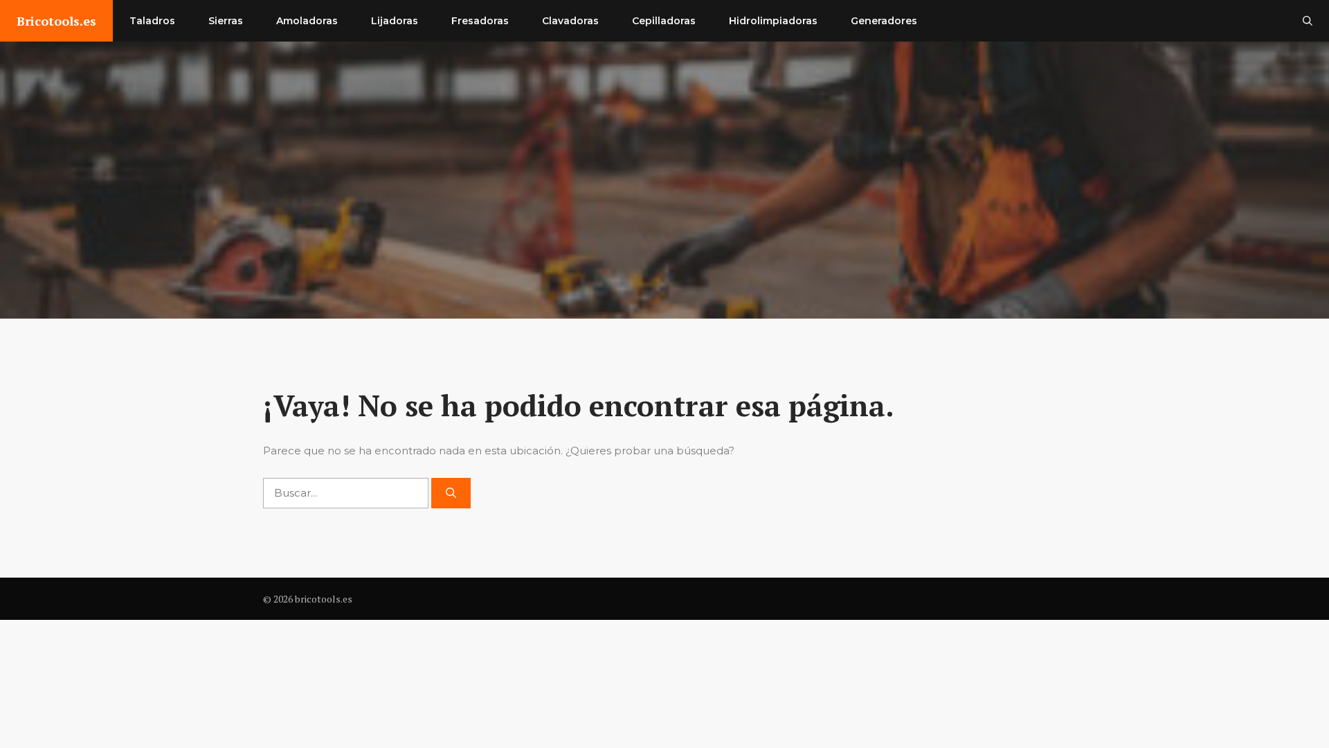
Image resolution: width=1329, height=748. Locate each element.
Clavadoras (570, 21)
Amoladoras (307, 21)
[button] (1307, 21)
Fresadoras (480, 21)
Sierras (225, 21)
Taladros (152, 21)
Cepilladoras (664, 21)
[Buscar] (451, 493)
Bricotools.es (56, 20)
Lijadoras (394, 21)
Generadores (884, 21)
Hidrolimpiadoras (773, 21)
